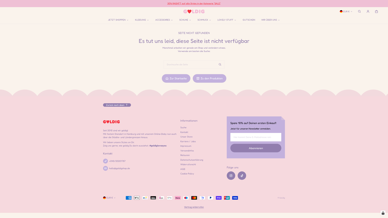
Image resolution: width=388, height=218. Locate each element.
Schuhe (183, 19)
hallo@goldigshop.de (119, 168)
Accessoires (162, 19)
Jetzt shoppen (117, 19)
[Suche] (220, 64)
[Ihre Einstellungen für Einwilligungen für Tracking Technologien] (383, 213)
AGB (182, 169)
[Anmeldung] (368, 11)
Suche (183, 127)
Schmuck (202, 19)
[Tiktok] (242, 175)
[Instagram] (231, 175)
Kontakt (184, 132)
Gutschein (249, 19)
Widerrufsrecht (188, 164)
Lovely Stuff (225, 19)
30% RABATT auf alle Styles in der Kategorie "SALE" (194, 3)
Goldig (282, 198)
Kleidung (140, 19)
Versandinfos (187, 150)
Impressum (185, 145)
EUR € (346, 11)
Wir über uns (269, 19)
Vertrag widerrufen (194, 207)
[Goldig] (194, 12)
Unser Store (186, 136)
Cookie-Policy (187, 173)
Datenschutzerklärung (191, 159)
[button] (359, 11)
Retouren (185, 155)
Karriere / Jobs (188, 141)
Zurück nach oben (115, 105)
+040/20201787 (117, 161)
